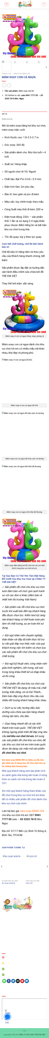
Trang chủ (6, 73)
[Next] (43, 36)
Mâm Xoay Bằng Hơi (22, 73)
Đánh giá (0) (7, 119)
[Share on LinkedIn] (27, 981)
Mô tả (4, 114)
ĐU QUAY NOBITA (8, 883)
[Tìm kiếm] (7, 4)
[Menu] (44, 4)
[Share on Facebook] (9, 981)
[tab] (24, 114)
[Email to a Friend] (18, 981)
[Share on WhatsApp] (4, 981)
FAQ (24, 1031)
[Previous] (6, 36)
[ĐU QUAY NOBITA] (12, 866)
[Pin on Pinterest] (22, 981)
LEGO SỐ (29, 883)
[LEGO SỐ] (36, 866)
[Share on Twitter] (13, 981)
